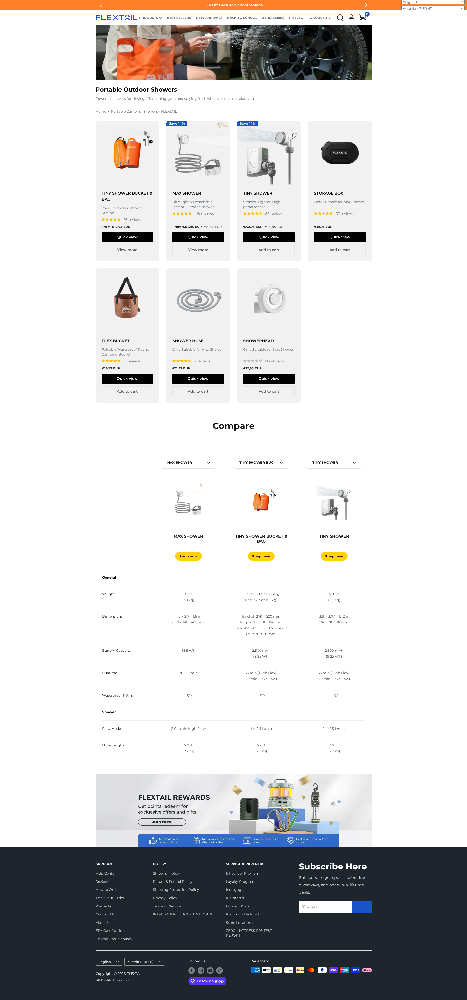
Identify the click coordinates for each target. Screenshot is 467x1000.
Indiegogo (234, 889)
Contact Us (105, 914)
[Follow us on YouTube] (210, 970)
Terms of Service (167, 906)
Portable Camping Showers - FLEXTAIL (144, 111)
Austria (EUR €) (140, 962)
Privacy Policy (165, 898)
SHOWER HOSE (188, 341)
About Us (103, 922)
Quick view (127, 237)
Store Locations (239, 922)
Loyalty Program (240, 881)
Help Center (106, 873)
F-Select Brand (238, 906)
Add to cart (269, 249)
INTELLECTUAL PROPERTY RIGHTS (181, 914)
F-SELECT (297, 17)
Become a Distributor (244, 914)
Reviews (102, 881)
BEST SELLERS (179, 17)
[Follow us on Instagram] (201, 970)
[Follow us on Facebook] (191, 970)
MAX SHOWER (186, 193)
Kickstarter (235, 898)
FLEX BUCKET (116, 341)
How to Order (107, 889)
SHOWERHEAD (258, 341)
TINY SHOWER (257, 193)
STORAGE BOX (328, 193)
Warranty (103, 906)
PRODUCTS (148, 17)
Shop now (189, 556)
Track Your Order (110, 898)
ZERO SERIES (273, 17)
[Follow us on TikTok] (219, 970)
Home (101, 111)
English (104, 962)
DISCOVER (318, 17)
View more (127, 249)
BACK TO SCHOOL (242, 17)
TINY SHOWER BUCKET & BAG (127, 196)
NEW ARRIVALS (209, 17)
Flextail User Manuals (114, 939)
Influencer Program (242, 873)
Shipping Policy (166, 873)
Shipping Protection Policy (176, 889)
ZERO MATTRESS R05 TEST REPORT (249, 933)
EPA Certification (110, 930)
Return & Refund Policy (172, 881)
